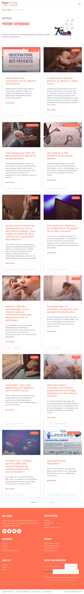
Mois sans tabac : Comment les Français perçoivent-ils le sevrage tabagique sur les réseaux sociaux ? (62, 390)
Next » (52, 502)
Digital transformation (52, 527)
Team (4, 567)
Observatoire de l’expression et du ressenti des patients (20, 81)
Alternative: (48, 571)
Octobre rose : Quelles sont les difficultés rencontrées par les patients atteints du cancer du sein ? (18, 466)
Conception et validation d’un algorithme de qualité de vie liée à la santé (62, 228)
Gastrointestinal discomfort (56, 462)
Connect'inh (48, 523)
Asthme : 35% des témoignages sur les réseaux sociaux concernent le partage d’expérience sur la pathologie (18, 313)
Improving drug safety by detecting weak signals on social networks (20, 156)
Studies (5, 546)
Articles (5, 543)
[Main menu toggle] (79, 3)
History (5, 565)
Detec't (47, 520)
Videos (4, 548)
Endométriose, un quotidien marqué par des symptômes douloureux (62, 309)
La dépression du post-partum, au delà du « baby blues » (62, 81)
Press (4, 569)
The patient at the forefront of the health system (60, 156)
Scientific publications (10, 551)
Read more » (10, 103)
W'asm (46, 525)
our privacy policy (69, 579)
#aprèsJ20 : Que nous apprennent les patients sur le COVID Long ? (19, 388)
